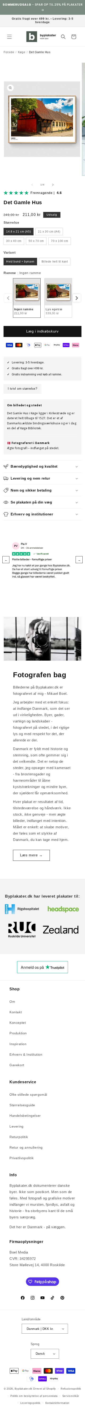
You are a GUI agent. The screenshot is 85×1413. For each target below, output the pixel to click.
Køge (21, 52)
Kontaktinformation (57, 1403)
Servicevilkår (70, 1396)
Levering (16, 1126)
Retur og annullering (26, 1147)
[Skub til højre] (53, 185)
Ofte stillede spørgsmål (28, 1094)
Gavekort (16, 1065)
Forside (9, 52)
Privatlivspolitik (21, 1158)
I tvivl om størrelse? (22, 388)
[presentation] (77, 298)
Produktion (18, 1033)
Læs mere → (31, 855)
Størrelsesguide (22, 1105)
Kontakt (15, 1012)
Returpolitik (18, 1137)
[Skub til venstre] (32, 185)
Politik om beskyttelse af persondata (34, 1396)
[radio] (19, 231)
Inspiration (18, 1044)
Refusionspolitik (71, 1388)
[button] (9, 37)
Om (12, 1001)
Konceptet (17, 1023)
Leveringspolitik (30, 1403)
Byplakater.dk (23, 1388)
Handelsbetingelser (25, 1115)
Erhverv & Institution (25, 1054)
